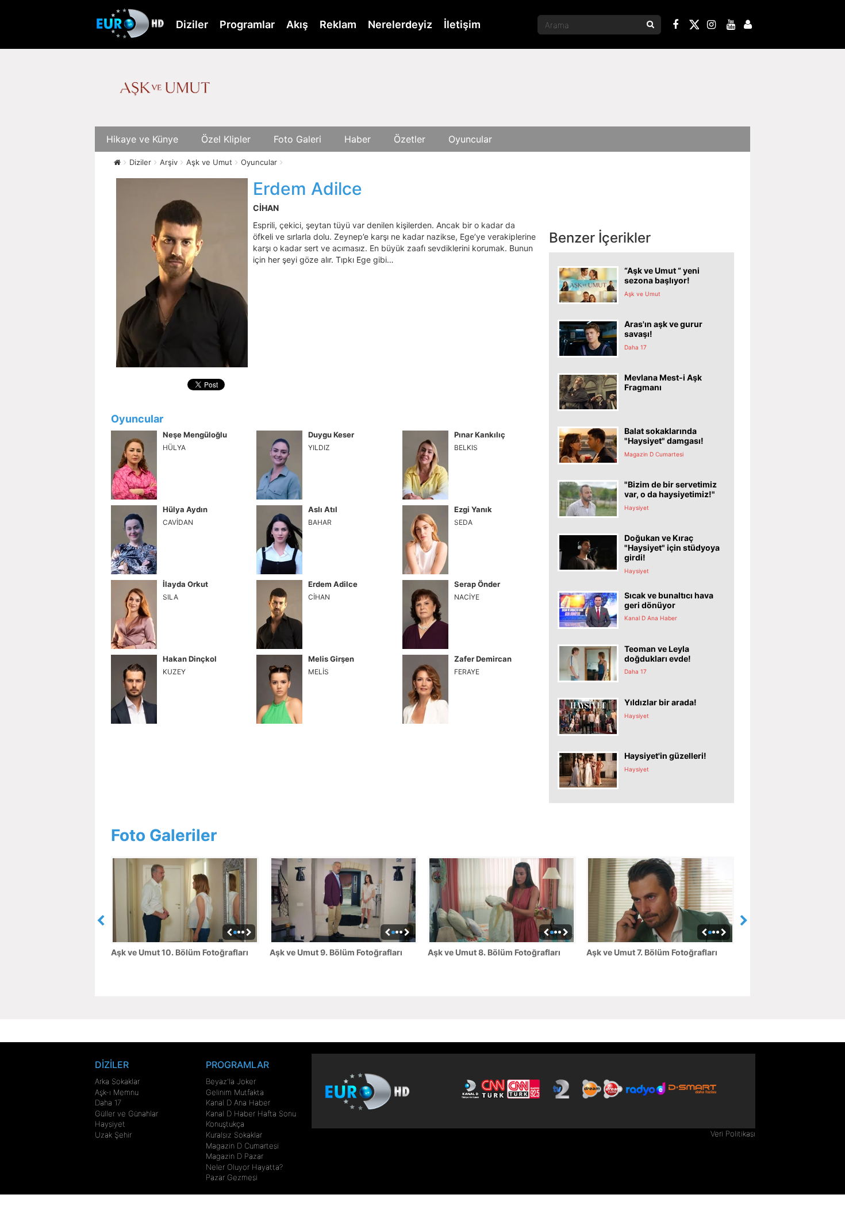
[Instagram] (711, 25)
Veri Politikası (732, 1133)
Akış (297, 24)
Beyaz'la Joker (231, 1081)
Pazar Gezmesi (232, 1177)
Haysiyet (110, 1123)
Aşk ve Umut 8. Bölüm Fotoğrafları (494, 952)
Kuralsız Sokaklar (234, 1134)
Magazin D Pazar (234, 1156)
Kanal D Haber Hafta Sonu (251, 1113)
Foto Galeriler (164, 835)
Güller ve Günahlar (126, 1113)
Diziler (192, 24)
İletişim (462, 24)
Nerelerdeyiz (400, 24)
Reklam (338, 24)
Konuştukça (225, 1123)
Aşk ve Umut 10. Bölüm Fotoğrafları (179, 952)
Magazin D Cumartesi (242, 1145)
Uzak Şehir (113, 1134)
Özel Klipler (226, 139)
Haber (357, 139)
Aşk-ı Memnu (117, 1092)
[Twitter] (694, 26)
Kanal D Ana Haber (238, 1102)
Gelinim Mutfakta (235, 1092)
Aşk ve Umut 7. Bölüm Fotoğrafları (651, 952)
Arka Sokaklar (117, 1081)
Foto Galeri (297, 139)
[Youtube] (731, 25)
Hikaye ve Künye (142, 139)
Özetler (409, 139)
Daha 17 (108, 1102)
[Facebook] (676, 25)
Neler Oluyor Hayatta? (244, 1167)
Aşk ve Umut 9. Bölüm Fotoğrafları (336, 952)
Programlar (247, 24)
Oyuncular (470, 139)
